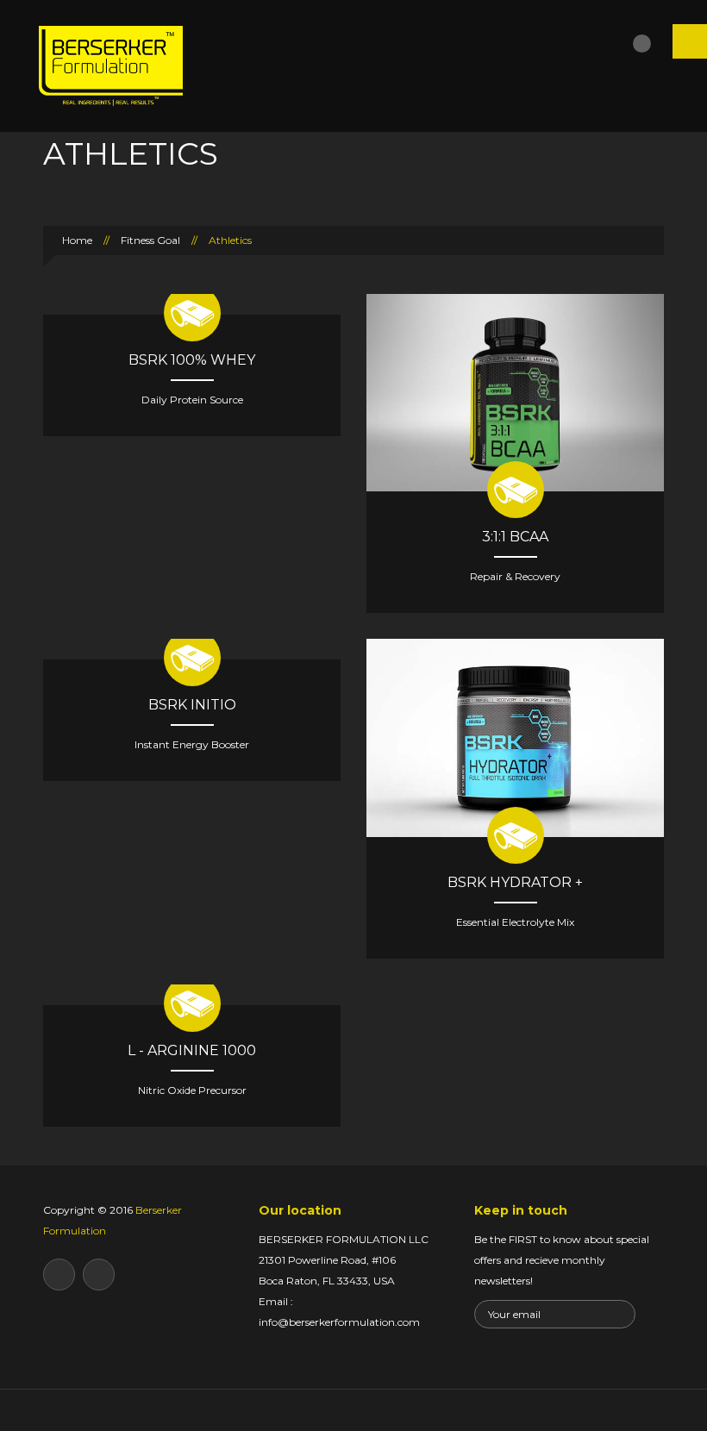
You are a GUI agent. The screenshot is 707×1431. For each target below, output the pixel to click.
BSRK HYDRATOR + (515, 882)
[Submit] (621, 1314)
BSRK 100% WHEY (191, 360)
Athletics (230, 240)
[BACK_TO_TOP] (354, 1409)
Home (75, 240)
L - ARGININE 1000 (192, 1050)
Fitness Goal (150, 240)
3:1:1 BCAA (515, 536)
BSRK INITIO (192, 705)
